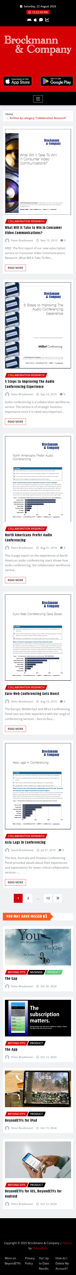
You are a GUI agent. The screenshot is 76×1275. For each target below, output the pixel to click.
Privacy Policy (30, 1260)
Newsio (67, 1243)
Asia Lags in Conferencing (25, 843)
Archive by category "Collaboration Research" (38, 118)
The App (11, 1050)
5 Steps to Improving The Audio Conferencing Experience (29, 384)
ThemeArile (40, 1248)
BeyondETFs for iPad (21, 1121)
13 (48, 898)
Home (9, 114)
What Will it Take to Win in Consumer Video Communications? (33, 230)
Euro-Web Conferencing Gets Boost (32, 694)
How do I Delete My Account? (62, 1263)
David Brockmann (22, 850)
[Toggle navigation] (38, 98)
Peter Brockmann (22, 240)
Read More (15, 267)
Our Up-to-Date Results (44, 1263)
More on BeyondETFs (13, 1260)
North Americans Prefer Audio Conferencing (28, 537)
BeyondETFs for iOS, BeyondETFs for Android (33, 1194)
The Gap (11, 979)
